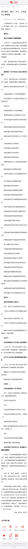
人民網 (1, 6)
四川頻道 (7, 6)
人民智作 (16, 538)
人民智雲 (10, 538)
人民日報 (4, 530)
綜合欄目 (13, 6)
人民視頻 (4, 538)
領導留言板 (22, 530)
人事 (18, 6)
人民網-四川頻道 (21, 19)
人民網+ (10, 530)
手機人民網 (16, 530)
